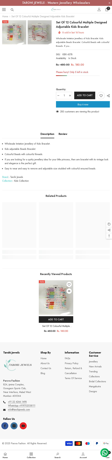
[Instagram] (14, 425)
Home (5, 16)
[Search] (12, 10)
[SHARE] (107, 95)
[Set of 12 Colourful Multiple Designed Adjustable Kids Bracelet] (56, 297)
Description (47, 134)
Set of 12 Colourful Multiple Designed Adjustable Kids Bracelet (56, 326)
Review (63, 134)
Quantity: (61, 89)
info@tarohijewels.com (19, 409)
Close (109, 3)
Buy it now (83, 104)
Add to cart (85, 95)
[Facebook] (4, 425)
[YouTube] (23, 425)
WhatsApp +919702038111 (21, 405)
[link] (19, 252)
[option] (56, 307)
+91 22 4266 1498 (17, 401)
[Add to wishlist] (101, 95)
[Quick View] (69, 291)
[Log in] (99, 9)
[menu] (4, 9)
